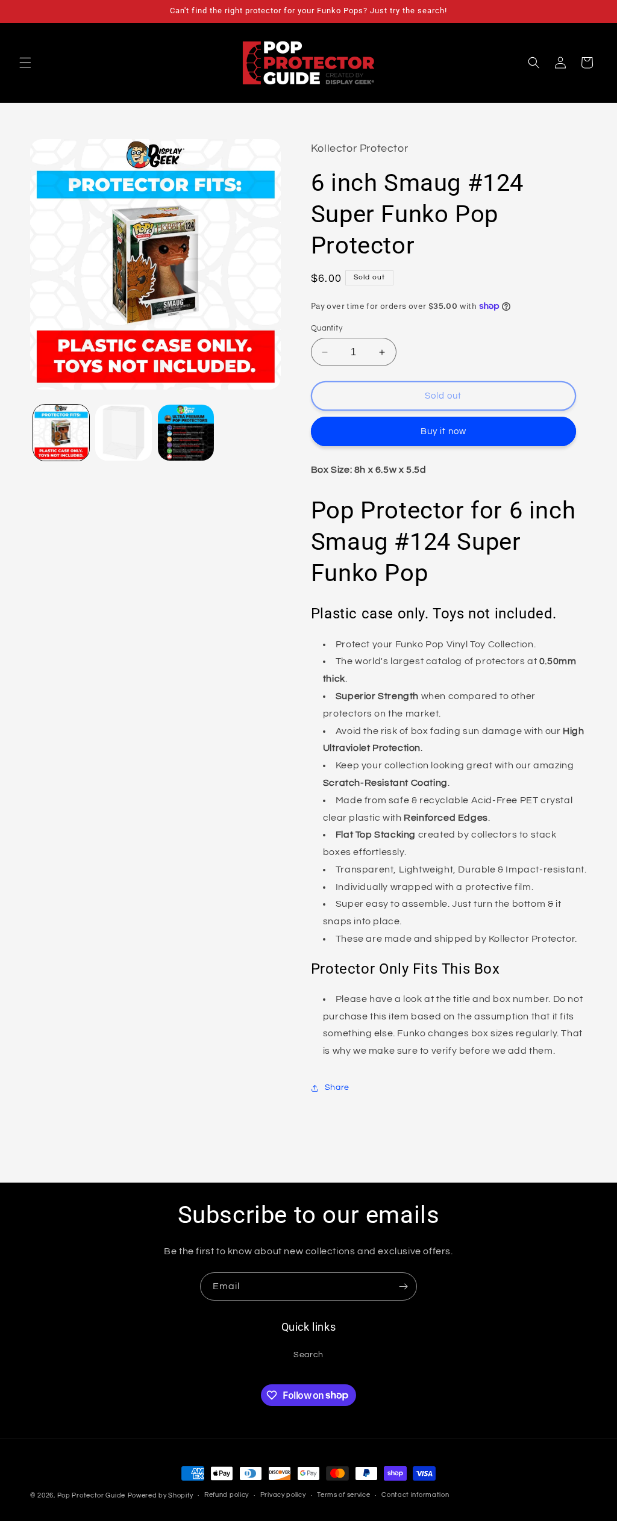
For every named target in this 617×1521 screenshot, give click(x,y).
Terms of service (343, 1494)
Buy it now (443, 431)
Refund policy (226, 1494)
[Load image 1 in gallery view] (61, 433)
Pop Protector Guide (91, 1495)
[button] (25, 62)
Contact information (415, 1494)
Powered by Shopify (160, 1495)
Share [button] (337, 1087)
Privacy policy (283, 1494)
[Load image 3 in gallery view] (186, 433)
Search (308, 1355)
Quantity (326, 328)
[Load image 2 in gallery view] (123, 433)
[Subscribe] (403, 1286)
